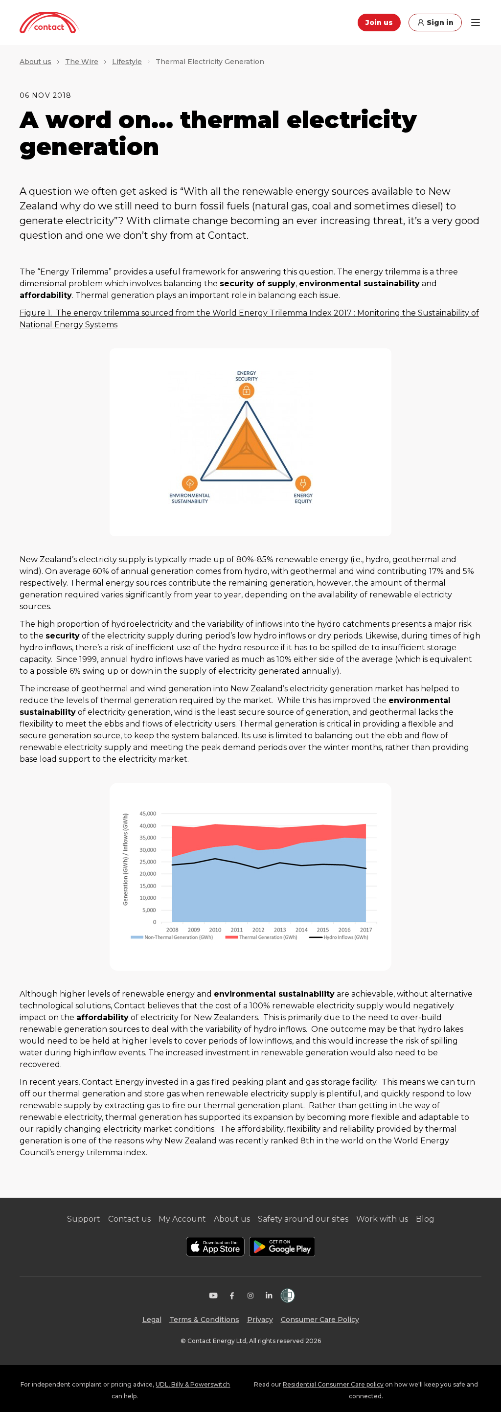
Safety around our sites (303, 1219)
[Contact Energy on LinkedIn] (269, 1295)
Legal (151, 1319)
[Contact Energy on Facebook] (232, 1295)
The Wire (81, 61)
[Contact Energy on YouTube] (213, 1295)
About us (35, 61)
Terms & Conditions (204, 1319)
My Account (182, 1219)
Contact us (129, 1219)
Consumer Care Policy (320, 1319)
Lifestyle (127, 61)
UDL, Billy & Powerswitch (193, 1384)
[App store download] (215, 1246)
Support (83, 1219)
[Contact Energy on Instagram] (250, 1295)
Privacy (260, 1319)
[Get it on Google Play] (282, 1246)
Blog (425, 1219)
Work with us (382, 1219)
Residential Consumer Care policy (333, 1384)
